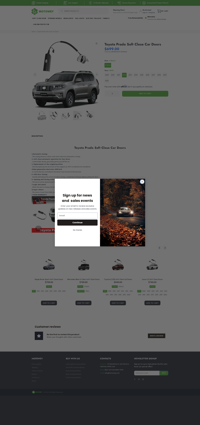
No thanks (77, 230)
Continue (77, 222)
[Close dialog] (142, 182)
